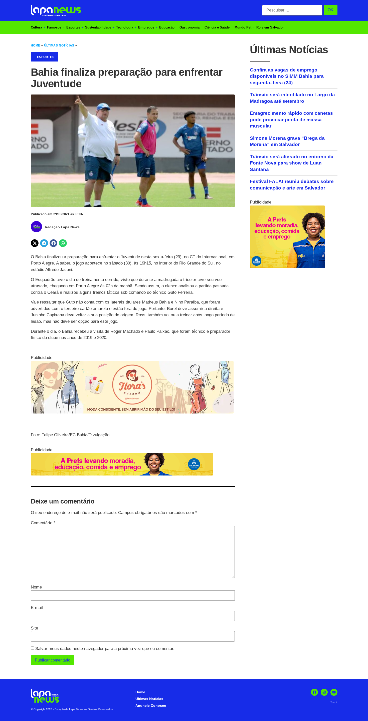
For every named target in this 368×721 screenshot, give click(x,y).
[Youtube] (333, 692)
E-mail (37, 608)
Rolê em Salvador (270, 27)
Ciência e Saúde (217, 27)
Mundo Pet (243, 27)
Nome (36, 587)
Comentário (43, 523)
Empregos (146, 27)
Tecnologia (124, 27)
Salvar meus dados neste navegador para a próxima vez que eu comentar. (104, 648)
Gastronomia (189, 27)
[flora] (132, 412)
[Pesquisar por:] (292, 10)
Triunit (333, 702)
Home (35, 45)
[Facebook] (314, 692)
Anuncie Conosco (150, 706)
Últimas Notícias (59, 45)
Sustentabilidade (98, 27)
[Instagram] (324, 692)
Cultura (36, 27)
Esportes (73, 27)
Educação (166, 27)
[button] (35, 243)
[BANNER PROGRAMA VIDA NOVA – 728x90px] (122, 474)
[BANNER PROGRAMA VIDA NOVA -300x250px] (287, 266)
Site (34, 628)
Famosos (54, 27)
